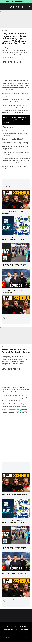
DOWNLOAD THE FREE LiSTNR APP (16, 2)
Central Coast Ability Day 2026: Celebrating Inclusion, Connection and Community (15, 238)
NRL (3, 30)
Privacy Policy (8, 629)
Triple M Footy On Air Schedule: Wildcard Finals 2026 (14, 212)
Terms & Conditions (20, 626)
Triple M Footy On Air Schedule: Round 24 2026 (14, 317)
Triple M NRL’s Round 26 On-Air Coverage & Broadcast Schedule (15, 291)
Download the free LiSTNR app (12, 410)
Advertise (19, 633)
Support (12, 633)
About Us (9, 626)
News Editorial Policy (21, 629)
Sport (5, 30)
